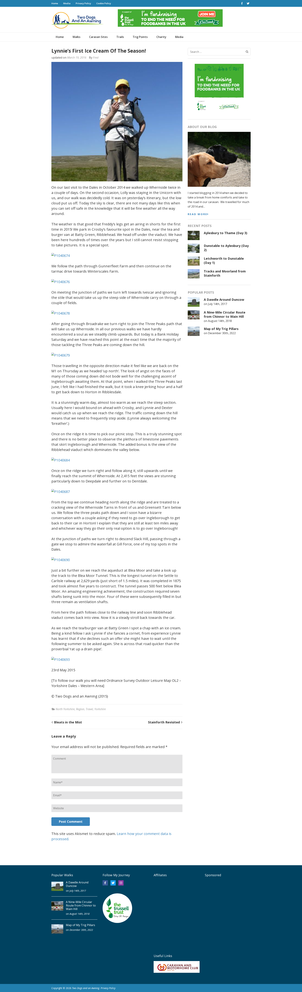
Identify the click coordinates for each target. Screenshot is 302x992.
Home (54, 3)
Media (66, 3)
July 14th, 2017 (217, 304)
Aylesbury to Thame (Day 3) (225, 233)
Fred (95, 57)
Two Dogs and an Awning (85, 988)
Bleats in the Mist (68, 722)
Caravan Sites (98, 37)
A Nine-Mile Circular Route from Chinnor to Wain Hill (224, 314)
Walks (76, 37)
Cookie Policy (103, 3)
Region (80, 709)
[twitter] (248, 3)
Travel (89, 709)
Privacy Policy (83, 3)
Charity (161, 37)
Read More (197, 214)
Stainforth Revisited (164, 722)
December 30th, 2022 (222, 333)
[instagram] (121, 883)
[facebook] (242, 3)
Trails (120, 37)
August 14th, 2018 (220, 321)
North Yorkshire (65, 709)
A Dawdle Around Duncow (224, 299)
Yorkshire (100, 709)
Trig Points (140, 37)
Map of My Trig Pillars (221, 329)
